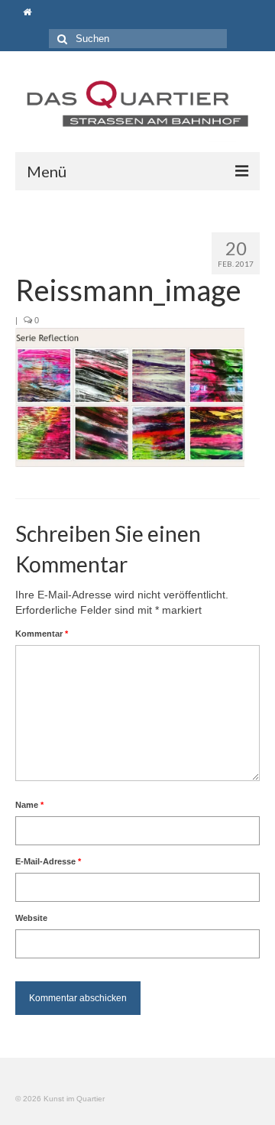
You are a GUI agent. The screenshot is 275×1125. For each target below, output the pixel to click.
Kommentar (41, 633)
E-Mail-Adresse (48, 861)
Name (29, 804)
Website (31, 917)
